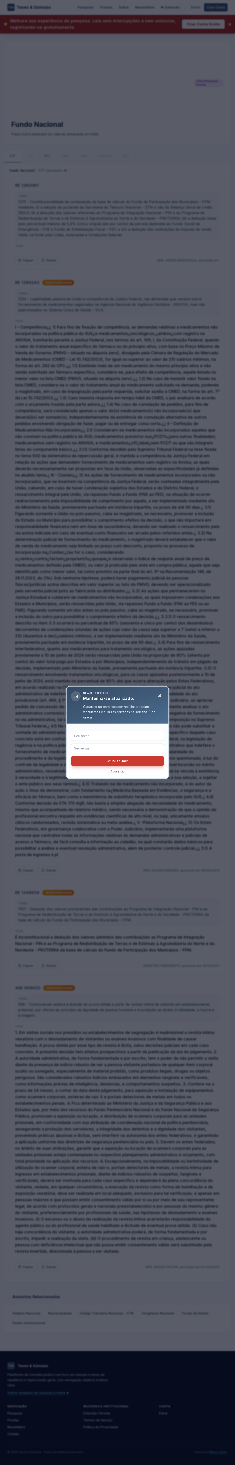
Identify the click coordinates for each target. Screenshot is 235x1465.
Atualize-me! (117, 761)
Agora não (117, 771)
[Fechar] (160, 696)
